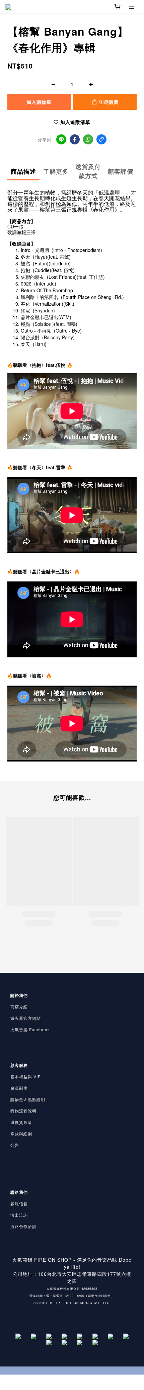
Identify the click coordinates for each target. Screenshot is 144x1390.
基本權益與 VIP (25, 1076)
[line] (61, 139)
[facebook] (75, 139)
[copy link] (101, 139)
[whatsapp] (88, 139)
